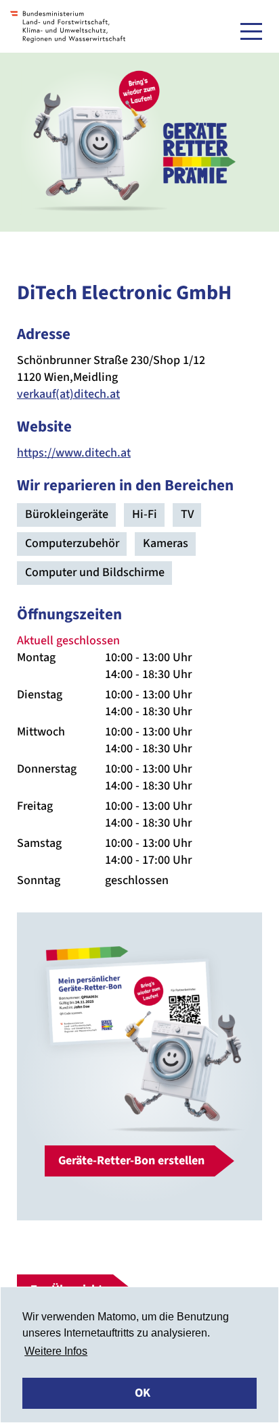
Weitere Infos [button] (55, 1351)
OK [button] (142, 1393)
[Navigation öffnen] (251, 31)
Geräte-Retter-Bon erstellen (131, 1160)
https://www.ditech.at (74, 452)
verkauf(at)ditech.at (68, 394)
